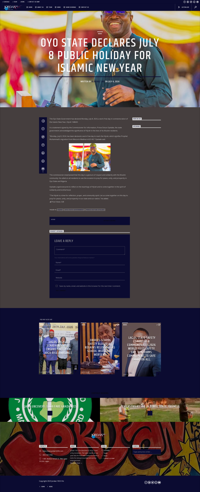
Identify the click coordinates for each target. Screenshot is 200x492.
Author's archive (110, 220)
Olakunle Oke (98, 81)
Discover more (75, 463)
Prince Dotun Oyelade (95, 210)
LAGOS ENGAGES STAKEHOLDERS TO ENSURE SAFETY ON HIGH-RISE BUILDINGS (58, 347)
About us (40, 7)
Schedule (6, 2)
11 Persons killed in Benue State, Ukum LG (150, 406)
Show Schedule (71, 7)
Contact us (85, 7)
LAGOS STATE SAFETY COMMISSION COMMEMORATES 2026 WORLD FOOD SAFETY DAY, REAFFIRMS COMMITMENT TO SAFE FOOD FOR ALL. (141, 348)
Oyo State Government (74, 210)
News (23, 2)
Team (15, 2)
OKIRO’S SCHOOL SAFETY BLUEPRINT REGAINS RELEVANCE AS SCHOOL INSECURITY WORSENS (100, 347)
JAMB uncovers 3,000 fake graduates (50, 406)
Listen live (185, 7)
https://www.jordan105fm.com (53, 451)
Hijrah (60, 210)
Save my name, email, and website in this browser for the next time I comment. (89, 286)
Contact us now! (34, 2)
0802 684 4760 (48, 455)
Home (30, 7)
